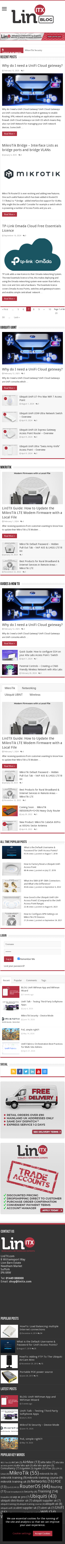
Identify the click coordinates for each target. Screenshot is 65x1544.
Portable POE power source (36, 1372)
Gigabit (39, 1468)
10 (50, 309)
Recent (6, 980)
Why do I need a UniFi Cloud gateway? (32, 65)
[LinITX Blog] (32, 13)
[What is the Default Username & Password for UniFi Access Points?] (8, 1346)
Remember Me (27, 959)
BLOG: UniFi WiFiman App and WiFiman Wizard (38, 1398)
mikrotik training (14, 1477)
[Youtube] (38, 1071)
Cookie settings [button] (22, 1533)
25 (35, 1348)
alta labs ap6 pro (43, 1465)
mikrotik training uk (15, 1481)
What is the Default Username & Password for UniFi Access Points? (37, 1343)
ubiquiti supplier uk (47, 1500)
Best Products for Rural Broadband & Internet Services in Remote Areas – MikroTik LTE (39, 565)
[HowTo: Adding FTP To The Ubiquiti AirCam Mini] (9, 1361)
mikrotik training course (44, 1477)
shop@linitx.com (20, 1281)
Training (48, 1491)
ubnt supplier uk (28, 1507)
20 (56, 313)
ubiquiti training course (32, 1504)
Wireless (35, 694)
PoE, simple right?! (30, 1029)
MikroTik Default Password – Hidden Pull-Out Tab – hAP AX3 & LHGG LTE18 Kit (40, 547)
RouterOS (35, 1486)
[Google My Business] (51, 1071)
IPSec (50, 1468)
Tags (43, 980)
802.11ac (6, 1462)
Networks (42, 1481)
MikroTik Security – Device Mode (41, 50)
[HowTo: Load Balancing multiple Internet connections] (9, 1331)
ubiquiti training (10, 1504)
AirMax (31, 1462)
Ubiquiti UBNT (8, 328)
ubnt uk (47, 1507)
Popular (18, 980)
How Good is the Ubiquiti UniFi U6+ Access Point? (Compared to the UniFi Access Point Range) (42, 900)
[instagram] (44, 1071)
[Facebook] (20, 1071)
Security (30, 1491)
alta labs (48, 1462)
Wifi (48, 1512)
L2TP (58, 1469)
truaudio (6, 1497)
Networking (29, 688)
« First (5, 309)
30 (3, 317)
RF (16, 1487)
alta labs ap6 (24, 1465)
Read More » (9, 134)
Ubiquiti (43, 1496)
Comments (31, 980)
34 (41, 1333)
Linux (5, 1474)
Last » (17, 317)
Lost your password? (14, 966)
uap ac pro (21, 1497)
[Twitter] (26, 1071)
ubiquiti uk (53, 1503)
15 (42, 1364)
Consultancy (10, 1468)
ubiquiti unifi (8, 1508)
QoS (10, 1487)
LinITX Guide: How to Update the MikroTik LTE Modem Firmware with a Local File (32, 512)
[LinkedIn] (32, 1071)
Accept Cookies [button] (42, 1533)
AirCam (16, 1462)
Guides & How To (10, 584)
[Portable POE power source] (9, 1376)
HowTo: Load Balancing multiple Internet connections (39, 1328)
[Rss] (13, 1071)
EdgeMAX (26, 1468)
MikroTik (5, 468)
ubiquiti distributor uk (16, 1500)
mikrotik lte (48, 1473)
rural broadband (15, 1492)
